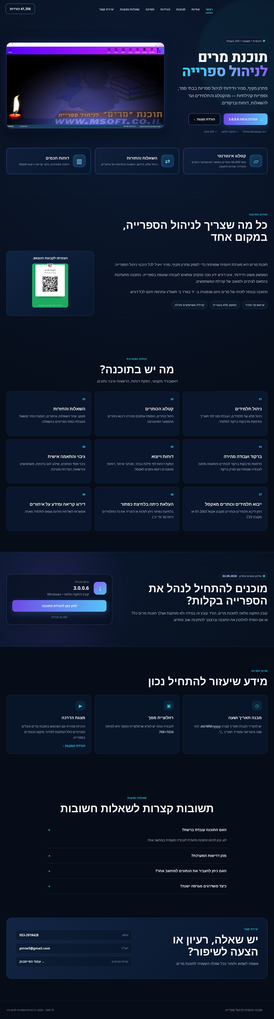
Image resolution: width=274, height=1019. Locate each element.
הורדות (165, 9)
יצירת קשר (106, 9)
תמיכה (149, 9)
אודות (196, 9)
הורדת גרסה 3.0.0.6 (246, 119)
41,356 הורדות (20, 9)
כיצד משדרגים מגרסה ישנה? (137, 886)
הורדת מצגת (204, 119)
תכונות (181, 9)
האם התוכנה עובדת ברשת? (136, 830)
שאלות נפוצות (129, 9)
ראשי (209, 9)
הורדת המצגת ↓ (74, 746)
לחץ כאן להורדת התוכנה (59, 606)
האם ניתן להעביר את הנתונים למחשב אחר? (137, 870)
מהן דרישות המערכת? (137, 855)
